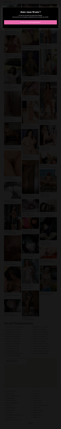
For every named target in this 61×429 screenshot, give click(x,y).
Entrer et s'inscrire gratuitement (30, 22)
